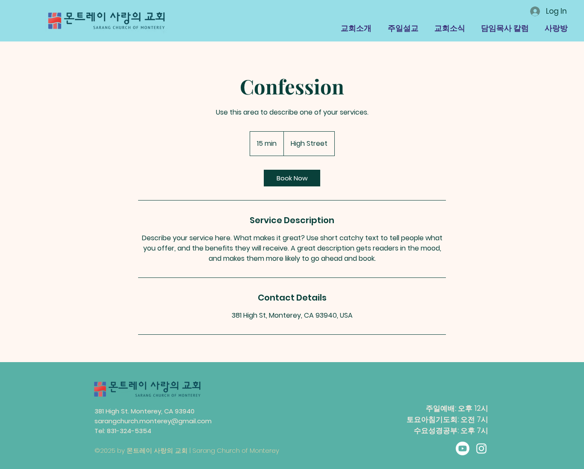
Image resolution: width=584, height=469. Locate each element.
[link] (292, 178)
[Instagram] (481, 448)
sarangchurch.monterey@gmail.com (153, 420)
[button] (356, 28)
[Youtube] (462, 448)
